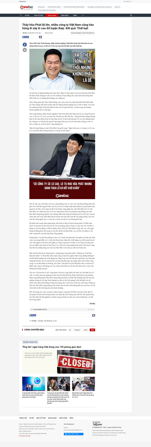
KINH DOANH (52, 15)
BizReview (41, 7)
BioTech (117, 7)
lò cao (55, 321)
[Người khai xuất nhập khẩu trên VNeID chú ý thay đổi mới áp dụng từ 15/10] (83, 384)
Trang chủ (23, 418)
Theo (62, 309)
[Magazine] (22, 1)
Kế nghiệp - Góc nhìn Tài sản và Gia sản (99, 7)
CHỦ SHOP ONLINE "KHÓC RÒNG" (74, 7)
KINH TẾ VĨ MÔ (38, 15)
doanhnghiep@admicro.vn (75, 430)
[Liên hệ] (40, 37)
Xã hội (31, 418)
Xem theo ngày (61, 330)
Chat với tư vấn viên (72, 434)
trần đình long (48, 321)
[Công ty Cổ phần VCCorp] (97, 423)
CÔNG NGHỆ (64, 15)
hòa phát (40, 321)
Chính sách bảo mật (24, 436)
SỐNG (75, 15)
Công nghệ (63, 418)
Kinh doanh (49, 33)
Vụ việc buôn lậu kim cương (46, 10)
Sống (71, 418)
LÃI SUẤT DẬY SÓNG (54, 7)
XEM (92, 330)
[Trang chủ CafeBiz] (21, 15)
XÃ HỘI (27, 15)
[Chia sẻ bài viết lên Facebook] (25, 45)
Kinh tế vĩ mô (41, 418)
